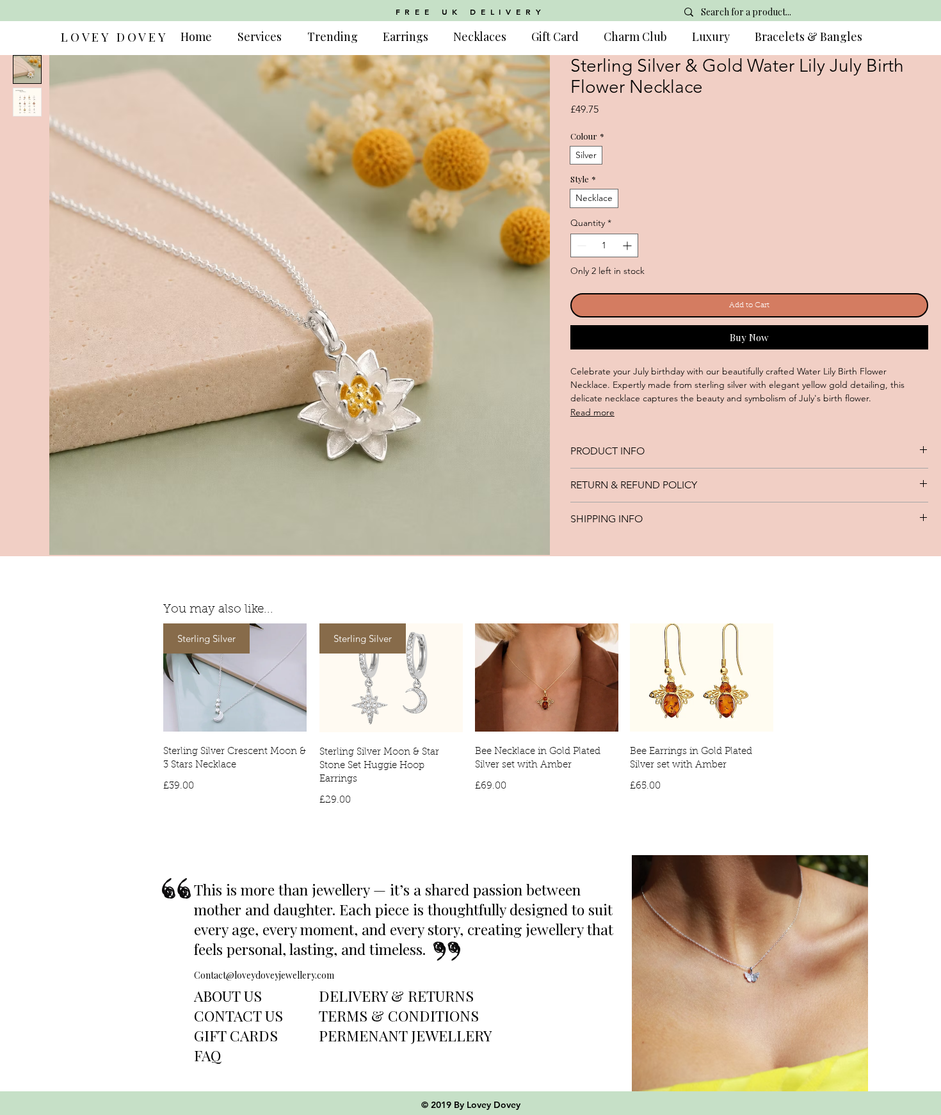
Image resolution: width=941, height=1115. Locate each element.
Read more (592, 412)
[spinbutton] (604, 245)
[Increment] (628, 245)
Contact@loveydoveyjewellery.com (264, 975)
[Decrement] (580, 245)
